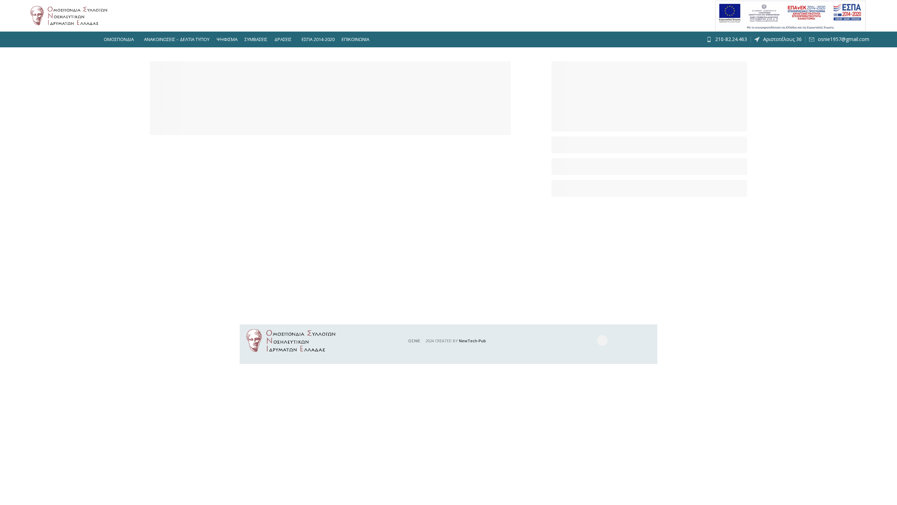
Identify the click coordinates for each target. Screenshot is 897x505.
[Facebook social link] (602, 340)
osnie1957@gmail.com (843, 39)
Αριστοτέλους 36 (782, 39)
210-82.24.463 (731, 39)
